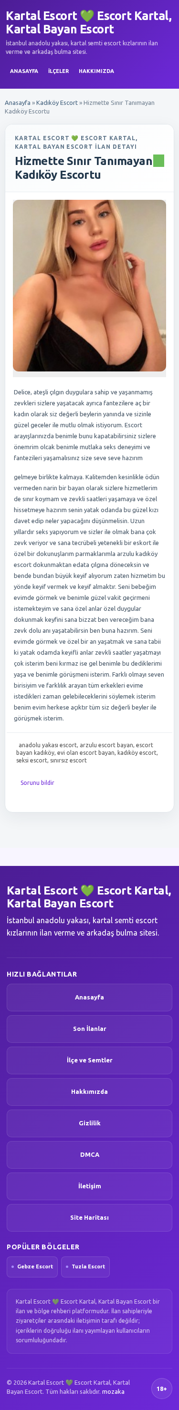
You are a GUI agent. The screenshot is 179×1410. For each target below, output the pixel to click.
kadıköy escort (137, 753)
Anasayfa (24, 71)
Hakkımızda (96, 71)
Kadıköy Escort (57, 102)
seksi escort (31, 760)
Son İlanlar (89, 1028)
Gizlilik (90, 1123)
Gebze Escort (35, 1266)
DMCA (89, 1154)
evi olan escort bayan (86, 753)
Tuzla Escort (88, 1266)
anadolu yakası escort (48, 745)
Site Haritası (89, 1217)
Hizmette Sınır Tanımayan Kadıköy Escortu (83, 167)
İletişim (89, 1186)
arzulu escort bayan (106, 745)
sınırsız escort (68, 760)
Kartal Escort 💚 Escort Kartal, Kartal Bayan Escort (88, 22)
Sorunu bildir (37, 783)
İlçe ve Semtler (90, 1060)
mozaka (113, 1391)
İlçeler (58, 71)
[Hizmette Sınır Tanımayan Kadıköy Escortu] (89, 285)
